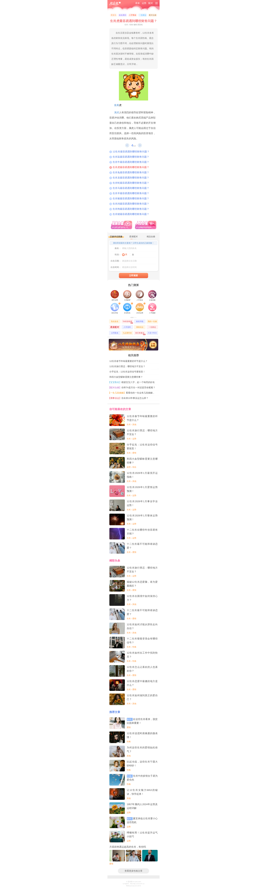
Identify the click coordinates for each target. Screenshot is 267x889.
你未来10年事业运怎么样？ (128, 398)
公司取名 (114, 333)
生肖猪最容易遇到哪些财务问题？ (129, 214)
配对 (150, 3)
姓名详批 (139, 321)
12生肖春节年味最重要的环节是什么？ (128, 361)
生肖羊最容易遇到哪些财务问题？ (129, 193)
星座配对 (114, 327)
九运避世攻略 (127, 333)
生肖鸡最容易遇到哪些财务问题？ (129, 203)
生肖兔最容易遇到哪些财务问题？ (129, 172)
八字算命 (132, 15)
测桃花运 (139, 327)
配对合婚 (152, 15)
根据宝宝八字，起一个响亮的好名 (132, 382)
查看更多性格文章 (133, 871)
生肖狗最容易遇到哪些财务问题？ (129, 209)
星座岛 (113, 15)
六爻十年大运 (152, 333)
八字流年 (127, 327)
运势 (144, 3)
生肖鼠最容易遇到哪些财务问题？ (129, 156)
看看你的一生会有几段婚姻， (132, 393)
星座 (137, 3)
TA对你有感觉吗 (128, 322)
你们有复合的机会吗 (140, 333)
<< (127, 145)
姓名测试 (122, 15)
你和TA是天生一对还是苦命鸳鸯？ (132, 387)
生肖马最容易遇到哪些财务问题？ (129, 188)
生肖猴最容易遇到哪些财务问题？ (129, 198)
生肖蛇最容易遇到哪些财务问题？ (129, 183)
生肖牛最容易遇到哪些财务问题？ (129, 162)
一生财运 (142, 15)
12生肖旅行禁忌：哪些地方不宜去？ (127, 366)
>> (140, 145)
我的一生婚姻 (152, 322)
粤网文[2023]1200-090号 (133, 886)
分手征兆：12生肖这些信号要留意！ (127, 371)
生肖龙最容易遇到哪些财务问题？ (129, 177)
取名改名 (114, 321)
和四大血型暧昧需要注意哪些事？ (126, 377)
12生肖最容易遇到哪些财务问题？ (129, 151)
